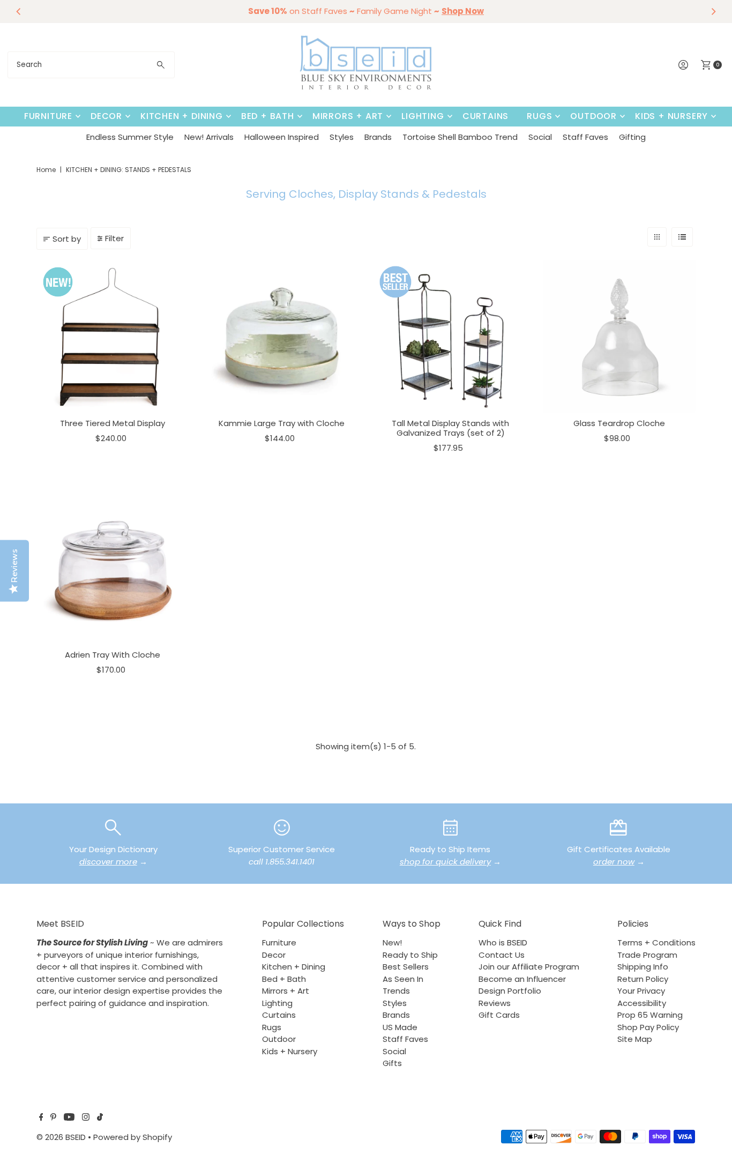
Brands (378, 137)
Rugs (539, 116)
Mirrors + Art (347, 116)
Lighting (422, 116)
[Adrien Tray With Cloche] (112, 568)
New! (392, 942)
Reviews (495, 1003)
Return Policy (642, 979)
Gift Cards (499, 1014)
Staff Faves (585, 137)
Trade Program (647, 954)
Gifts (392, 1063)
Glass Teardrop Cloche (619, 423)
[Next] (713, 11)
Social (540, 137)
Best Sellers (406, 966)
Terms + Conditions (656, 942)
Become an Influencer (522, 979)
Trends (396, 990)
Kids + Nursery (671, 116)
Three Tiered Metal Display (112, 423)
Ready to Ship (410, 954)
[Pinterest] (53, 1118)
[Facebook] (41, 1118)
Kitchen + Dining (181, 116)
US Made (400, 1027)
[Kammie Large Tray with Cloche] (281, 336)
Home (46, 169)
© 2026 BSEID (61, 1137)
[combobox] (91, 64)
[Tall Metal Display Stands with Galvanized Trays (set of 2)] (450, 336)
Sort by (67, 238)
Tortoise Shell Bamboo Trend (460, 137)
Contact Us (502, 954)
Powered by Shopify (132, 1137)
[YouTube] (69, 1118)
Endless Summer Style (130, 137)
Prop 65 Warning (650, 1014)
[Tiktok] (100, 1118)
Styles (342, 137)
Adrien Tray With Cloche (112, 654)
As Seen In (403, 979)
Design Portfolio (510, 990)
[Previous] (18, 11)
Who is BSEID (503, 942)
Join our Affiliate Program (529, 966)
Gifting (632, 137)
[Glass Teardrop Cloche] (619, 336)
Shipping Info (642, 966)
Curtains (485, 116)
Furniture (48, 116)
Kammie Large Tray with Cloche (282, 423)
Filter (114, 238)
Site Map (634, 1039)
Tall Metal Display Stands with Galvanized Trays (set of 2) (450, 428)
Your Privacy (641, 990)
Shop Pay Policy (648, 1027)
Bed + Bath (267, 116)
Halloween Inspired (281, 137)
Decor (106, 116)
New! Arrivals (209, 137)
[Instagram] (85, 1118)
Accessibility (641, 1003)
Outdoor (593, 116)
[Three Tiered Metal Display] (112, 336)
